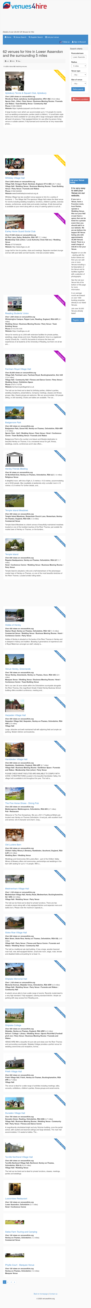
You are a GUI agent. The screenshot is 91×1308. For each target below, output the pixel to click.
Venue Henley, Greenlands (18, 668)
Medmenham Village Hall (17, 888)
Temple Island (11, 554)
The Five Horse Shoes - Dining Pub (22, 803)
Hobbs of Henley (13, 624)
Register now (78, 320)
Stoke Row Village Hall (16, 932)
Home (8, 37)
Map (18, 61)
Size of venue (76, 79)
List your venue (53, 37)
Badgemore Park (13, 422)
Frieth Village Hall (13, 1071)
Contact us (53, 1294)
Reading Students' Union (17, 313)
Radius (74, 62)
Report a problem (81, 99)
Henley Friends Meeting (16, 468)
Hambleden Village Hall (16, 759)
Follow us (66, 42)
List (7, 61)
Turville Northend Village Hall (19, 1156)
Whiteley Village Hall (15, 177)
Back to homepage (41, 1294)
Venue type (75, 71)
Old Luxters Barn (13, 844)
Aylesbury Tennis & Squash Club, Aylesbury (25, 92)
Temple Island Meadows (16, 510)
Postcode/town (77, 53)
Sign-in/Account (80, 42)
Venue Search (20, 37)
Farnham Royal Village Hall (18, 368)
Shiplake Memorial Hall (16, 978)
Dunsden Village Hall (15, 1112)
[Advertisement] (69, 16)
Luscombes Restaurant (16, 1198)
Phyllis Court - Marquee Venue (19, 1264)
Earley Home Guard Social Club (20, 231)
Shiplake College (13, 1025)
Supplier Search (36, 37)
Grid (13, 61)
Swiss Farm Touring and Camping (21, 1231)
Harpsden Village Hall (15, 715)
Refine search (78, 89)
